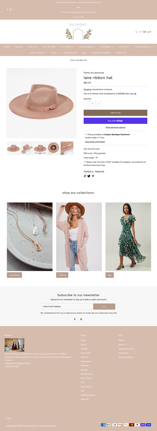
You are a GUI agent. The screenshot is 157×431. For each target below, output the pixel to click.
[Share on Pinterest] (93, 176)
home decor (86, 386)
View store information (95, 142)
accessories (14, 275)
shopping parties (88, 395)
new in (84, 344)
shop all (84, 349)
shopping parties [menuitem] (101, 53)
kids (82, 382)
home (83, 340)
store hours (123, 353)
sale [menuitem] (84, 53)
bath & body (86, 378)
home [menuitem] (7, 47)
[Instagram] (10, 10)
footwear (85, 365)
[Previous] (10, 72)
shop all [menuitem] (32, 47)
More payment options (115, 127)
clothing (62, 275)
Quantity (87, 99)
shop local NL (87, 374)
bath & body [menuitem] (37, 53)
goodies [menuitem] (123, 47)
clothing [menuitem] (66, 47)
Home (72, 60)
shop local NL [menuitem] (143, 47)
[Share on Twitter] (89, 176)
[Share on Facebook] (85, 176)
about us (84, 399)
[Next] (16, 72)
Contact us (88, 171)
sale (109, 275)
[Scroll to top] (152, 426)
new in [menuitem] (18, 47)
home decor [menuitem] (70, 53)
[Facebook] (7, 10)
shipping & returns (126, 349)
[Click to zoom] (72, 72)
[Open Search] (136, 32)
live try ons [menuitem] (49, 47)
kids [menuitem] (54, 53)
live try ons (85, 353)
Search (122, 340)
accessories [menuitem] (86, 47)
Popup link (99, 171)
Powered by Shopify (47, 426)
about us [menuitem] (121, 53)
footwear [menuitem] (106, 47)
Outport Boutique (29, 426)
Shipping (87, 89)
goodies (84, 370)
